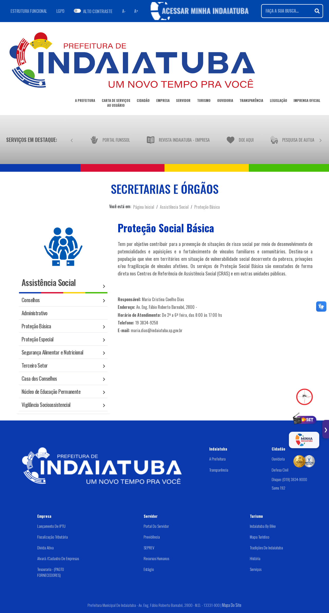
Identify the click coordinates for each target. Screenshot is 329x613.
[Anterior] (71, 139)
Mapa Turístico (259, 537)
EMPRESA (163, 100)
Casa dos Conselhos (39, 378)
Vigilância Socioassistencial (46, 404)
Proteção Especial (37, 339)
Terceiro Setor (35, 365)
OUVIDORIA (225, 100)
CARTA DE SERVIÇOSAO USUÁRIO (116, 103)
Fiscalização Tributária (52, 537)
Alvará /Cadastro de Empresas (58, 558)
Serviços (255, 569)
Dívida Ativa (45, 547)
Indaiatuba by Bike (263, 526)
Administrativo (34, 313)
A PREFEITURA (85, 100)
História (255, 558)
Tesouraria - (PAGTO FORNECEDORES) (50, 572)
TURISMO (204, 100)
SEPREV (149, 547)
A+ (136, 11)
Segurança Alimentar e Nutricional (52, 352)
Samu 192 (278, 487)
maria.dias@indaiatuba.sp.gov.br (156, 330)
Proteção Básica (207, 207)
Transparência (218, 470)
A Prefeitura (217, 459)
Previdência (152, 537)
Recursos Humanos (156, 558)
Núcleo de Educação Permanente (51, 391)
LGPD (60, 11)
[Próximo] (320, 139)
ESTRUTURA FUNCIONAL (29, 11)
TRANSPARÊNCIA (251, 100)
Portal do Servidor (156, 526)
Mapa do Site (231, 605)
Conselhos (31, 300)
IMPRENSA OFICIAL (307, 100)
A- (124, 11)
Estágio (149, 569)
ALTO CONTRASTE (98, 11)
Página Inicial (143, 207)
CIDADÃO (143, 100)
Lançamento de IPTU (51, 526)
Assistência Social (174, 207)
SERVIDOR (183, 100)
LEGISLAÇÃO (278, 100)
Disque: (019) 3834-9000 (289, 479)
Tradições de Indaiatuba (266, 547)
